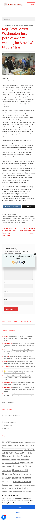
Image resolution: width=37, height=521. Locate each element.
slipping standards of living (25, 220)
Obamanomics (14, 450)
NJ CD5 (30, 218)
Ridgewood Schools (22, 481)
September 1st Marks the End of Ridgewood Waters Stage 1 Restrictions (9, 231)
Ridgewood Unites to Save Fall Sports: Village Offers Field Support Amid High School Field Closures (18, 351)
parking (26, 450)
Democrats (5, 448)
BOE (11, 445)
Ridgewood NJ (20, 470)
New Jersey (5, 450)
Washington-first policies (18, 222)
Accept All (18, 507)
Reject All (18, 517)
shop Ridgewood (25, 491)
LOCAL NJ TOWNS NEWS (10, 422)
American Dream (23, 216)
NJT (10, 450)
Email (6, 291)
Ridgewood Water (10, 491)
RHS (3, 453)
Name (6, 283)
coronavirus (20, 445)
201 (3, 442)
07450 (8, 442)
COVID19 (31, 445)
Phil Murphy (31, 450)
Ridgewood (9, 452)
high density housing (26, 448)
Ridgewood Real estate (19, 477)
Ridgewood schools (10, 485)
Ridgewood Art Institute (23, 453)
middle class (24, 218)
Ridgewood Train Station (17, 488)
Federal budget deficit (13, 218)
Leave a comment (29, 25)
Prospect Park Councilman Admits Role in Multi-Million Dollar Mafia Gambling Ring (19, 383)
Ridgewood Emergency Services (15, 459)
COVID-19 (26, 445)
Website (6, 300)
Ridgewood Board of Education (16, 456)
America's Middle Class (11, 216)
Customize (18, 512)
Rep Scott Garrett (12, 220)
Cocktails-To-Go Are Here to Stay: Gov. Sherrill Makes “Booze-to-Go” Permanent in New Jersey (19, 357)
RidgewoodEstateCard (10, 463)
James (20, 25)
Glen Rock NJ (11, 448)
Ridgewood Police (10, 474)
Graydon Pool (18, 448)
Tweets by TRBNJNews (8, 402)
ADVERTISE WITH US (9, 425)
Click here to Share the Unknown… (12, 416)
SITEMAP (6, 428)
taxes (9, 222)
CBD (14, 445)
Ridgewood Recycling (7, 481)
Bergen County (12, 214)
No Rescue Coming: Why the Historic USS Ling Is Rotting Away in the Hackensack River (19, 372)
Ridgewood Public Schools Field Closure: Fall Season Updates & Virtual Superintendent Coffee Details (18, 338)
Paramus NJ (20, 450)
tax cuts (4, 222)
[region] (18, 506)
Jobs (32, 448)
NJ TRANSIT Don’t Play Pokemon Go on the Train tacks (27, 230)
